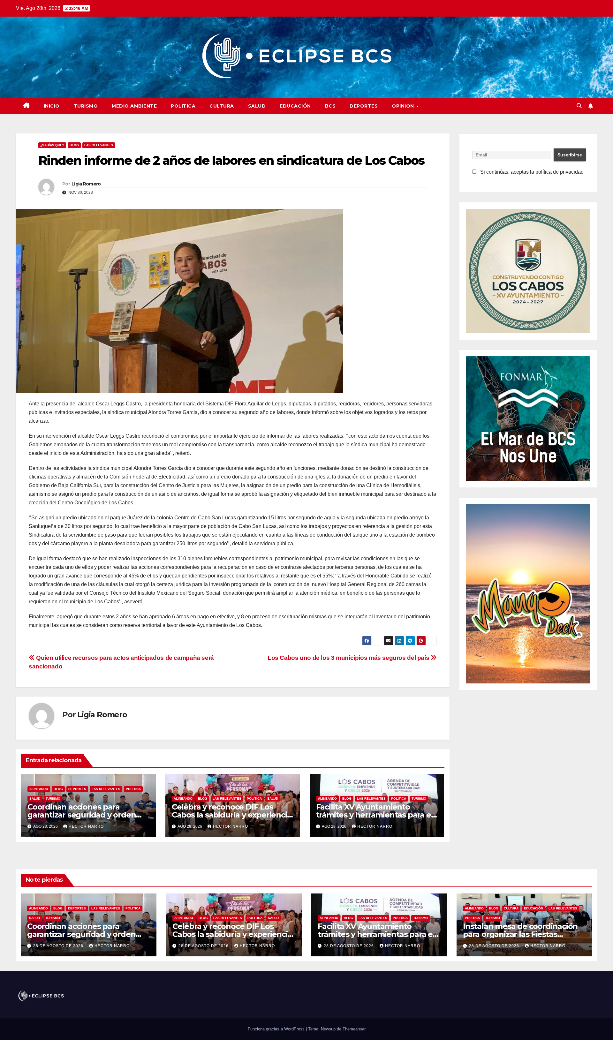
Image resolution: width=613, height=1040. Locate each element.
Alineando (38, 789)
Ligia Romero (86, 184)
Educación (295, 106)
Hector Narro (86, 826)
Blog (74, 145)
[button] (579, 106)
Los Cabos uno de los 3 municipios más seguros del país (349, 657)
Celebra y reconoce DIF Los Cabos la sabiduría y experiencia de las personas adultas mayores (233, 934)
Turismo (86, 106)
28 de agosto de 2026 (59, 946)
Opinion (403, 106)
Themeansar (354, 1029)
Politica (183, 106)
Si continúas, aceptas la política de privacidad (531, 172)
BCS (330, 106)
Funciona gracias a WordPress (277, 1029)
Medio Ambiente (134, 106)
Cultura (221, 106)
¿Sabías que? (52, 145)
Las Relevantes (98, 145)
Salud (257, 106)
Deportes (364, 106)
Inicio (52, 106)
